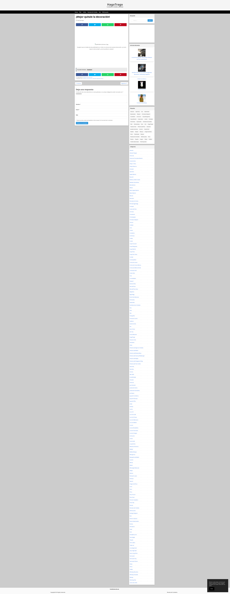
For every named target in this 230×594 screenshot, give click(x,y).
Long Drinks (132, 444)
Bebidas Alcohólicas (134, 182)
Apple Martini (133, 174)
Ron (100, 12)
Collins (131, 238)
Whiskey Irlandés (134, 574)
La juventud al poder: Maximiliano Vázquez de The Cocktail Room (142, 58)
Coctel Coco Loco (142, 89)
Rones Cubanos (133, 518)
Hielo (131, 345)
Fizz (130, 307)
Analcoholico (133, 161)
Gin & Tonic (132, 329)
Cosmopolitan (133, 259)
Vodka (84, 12)
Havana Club (133, 126)
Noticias (132, 478)
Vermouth (132, 556)
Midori (131, 465)
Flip (130, 313)
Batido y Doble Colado (135, 179)
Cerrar (211, 588)
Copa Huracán (133, 243)
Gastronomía (133, 323)
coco (131, 227)
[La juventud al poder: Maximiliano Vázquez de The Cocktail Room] (142, 52)
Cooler (131, 241)
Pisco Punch (132, 494)
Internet (148, 126)
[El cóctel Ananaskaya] (142, 98)
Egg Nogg (132, 294)
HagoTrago (115, 4)
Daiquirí (131, 281)
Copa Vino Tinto (133, 254)
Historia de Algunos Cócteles (136, 347)
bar (142, 111)
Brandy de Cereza (134, 201)
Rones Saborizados (134, 521)
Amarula (132, 155)
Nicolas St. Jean (133, 476)
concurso (139, 116)
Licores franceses (89, 77)
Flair (80, 12)
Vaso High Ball (133, 550)
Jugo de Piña (133, 401)
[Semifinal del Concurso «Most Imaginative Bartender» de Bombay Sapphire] (142, 68)
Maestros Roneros (134, 446)
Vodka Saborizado (134, 141)
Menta (131, 462)
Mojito (136, 131)
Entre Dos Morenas (134, 297)
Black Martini (133, 193)
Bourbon (132, 198)
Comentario (79, 93)
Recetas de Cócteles (92, 12)
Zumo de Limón (133, 582)
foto (142, 124)
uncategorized (133, 548)
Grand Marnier (133, 334)
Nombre (78, 104)
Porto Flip (132, 502)
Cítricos (131, 222)
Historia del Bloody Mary (135, 353)
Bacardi (131, 177)
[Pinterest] (120, 24)
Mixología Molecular (134, 468)
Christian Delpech (146, 114)
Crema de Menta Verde (135, 267)
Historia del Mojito (134, 358)
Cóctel (131, 230)
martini (131, 460)
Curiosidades (133, 278)
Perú (131, 134)
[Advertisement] (101, 35)
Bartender (147, 111)
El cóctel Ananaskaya (142, 103)
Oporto (131, 481)
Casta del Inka (133, 209)
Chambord (132, 214)
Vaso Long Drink (133, 553)
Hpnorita (132, 366)
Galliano (132, 321)
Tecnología (132, 537)
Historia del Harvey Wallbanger (137, 355)
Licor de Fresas (133, 417)
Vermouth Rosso (134, 561)
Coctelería (132, 116)
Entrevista (132, 121)
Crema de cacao (133, 262)
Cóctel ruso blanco (141, 79)
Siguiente (123, 83)
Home (76, 12)
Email (77, 109)
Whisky (131, 577)
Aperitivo (138, 111)
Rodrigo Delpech (134, 513)
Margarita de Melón (134, 457)
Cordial (131, 257)
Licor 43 (131, 412)
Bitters (131, 187)
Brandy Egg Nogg (134, 203)
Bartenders (133, 114)
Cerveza (132, 211)
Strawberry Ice (133, 534)
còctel (146, 119)
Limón (131, 438)
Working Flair (143, 141)
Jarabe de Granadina (135, 390)
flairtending (136, 124)
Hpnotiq (132, 369)
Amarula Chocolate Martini (136, 158)
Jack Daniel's (133, 385)
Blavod (138, 114)
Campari (132, 206)
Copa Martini (133, 119)
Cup (131, 275)
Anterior (79, 83)
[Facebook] (82, 24)
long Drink (146, 129)
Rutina (131, 139)
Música (141, 131)
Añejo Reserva (133, 166)
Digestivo (132, 291)
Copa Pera (132, 251)
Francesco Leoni (133, 318)
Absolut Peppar (133, 153)
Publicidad (94, 78)
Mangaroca (132, 454)
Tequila (136, 139)
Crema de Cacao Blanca (135, 265)
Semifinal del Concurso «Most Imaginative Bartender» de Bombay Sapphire (142, 73)
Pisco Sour (132, 497)
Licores (141, 129)
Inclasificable (133, 377)
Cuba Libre (140, 119)
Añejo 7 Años (133, 163)
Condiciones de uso (114, 589)
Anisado (132, 169)
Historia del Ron (141, 126)
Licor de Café (133, 414)
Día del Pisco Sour (134, 289)
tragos (141, 139)
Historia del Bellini (134, 350)
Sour (131, 532)
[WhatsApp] (107, 24)
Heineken (132, 342)
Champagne (133, 217)
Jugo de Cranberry (134, 396)
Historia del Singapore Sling (136, 361)
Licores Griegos (133, 433)
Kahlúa (131, 406)
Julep (131, 404)
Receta (142, 134)
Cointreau (84, 77)
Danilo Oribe (133, 283)
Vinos (131, 566)
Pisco (131, 492)
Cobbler (131, 225)
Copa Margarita (146, 116)
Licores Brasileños (134, 428)
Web (77, 115)
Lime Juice (132, 436)
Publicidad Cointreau (99, 78)
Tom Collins (132, 542)
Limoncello (132, 441)
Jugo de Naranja (133, 398)
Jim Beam (132, 393)
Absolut (132, 111)
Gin (145, 124)
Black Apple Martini (134, 190)
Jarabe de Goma (134, 129)
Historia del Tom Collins (135, 364)
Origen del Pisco (133, 484)
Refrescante (105, 12)
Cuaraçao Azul (133, 270)
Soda (131, 529)
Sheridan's (132, 526)
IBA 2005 (132, 374)
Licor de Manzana (134, 420)
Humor (131, 372)
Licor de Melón (133, 422)
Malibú (132, 131)
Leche (131, 409)
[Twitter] (95, 24)
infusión (132, 380)
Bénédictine (132, 185)
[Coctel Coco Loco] (142, 85)
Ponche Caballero (134, 500)
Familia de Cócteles (147, 121)
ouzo (131, 486)
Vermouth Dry (133, 558)
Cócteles (151, 119)
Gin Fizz (131, 331)
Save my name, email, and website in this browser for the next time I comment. (95, 120)
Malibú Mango (133, 452)
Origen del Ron (148, 131)
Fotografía (132, 315)
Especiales (139, 121)
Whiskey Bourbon (134, 572)
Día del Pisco (133, 286)
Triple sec (132, 545)
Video (146, 139)
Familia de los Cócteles (135, 305)
